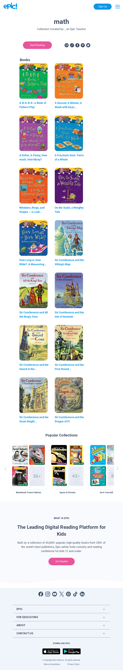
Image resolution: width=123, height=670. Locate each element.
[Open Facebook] (40, 594)
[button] (28, 466)
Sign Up (102, 6)
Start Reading (37, 45)
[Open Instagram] (47, 594)
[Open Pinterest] (68, 594)
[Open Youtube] (54, 594)
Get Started (61, 561)
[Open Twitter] (61, 594)
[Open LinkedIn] (82, 594)
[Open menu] (117, 6)
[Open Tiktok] (75, 594)
